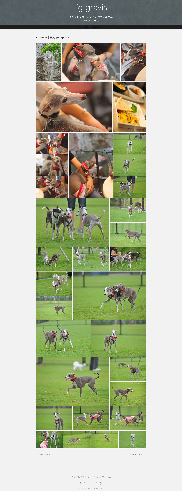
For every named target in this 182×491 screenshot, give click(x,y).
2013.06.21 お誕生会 (43, 454)
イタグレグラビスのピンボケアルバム (91, 16)
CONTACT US (96, 27)
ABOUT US (87, 27)
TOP (80, 27)
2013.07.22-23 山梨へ (138, 454)
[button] (48, 62)
